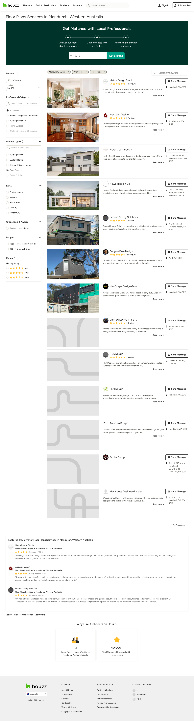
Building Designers (18, 121)
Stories (63, 5)
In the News (66, 694)
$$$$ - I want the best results (23, 244)
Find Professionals (45, 5)
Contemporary (16, 192)
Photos (26, 5)
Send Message (178, 81)
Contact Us (66, 703)
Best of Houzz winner (19, 228)
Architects (14, 110)
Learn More (40, 615)
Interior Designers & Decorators (24, 115)
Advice (76, 5)
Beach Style (15, 202)
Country (13, 207)
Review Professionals (106, 703)
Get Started (116, 55)
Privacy (72, 707)
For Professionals (104, 698)
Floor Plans (14, 170)
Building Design (16, 155)
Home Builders (16, 126)
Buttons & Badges (105, 690)
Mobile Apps (102, 694)
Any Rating (14, 263)
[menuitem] (27, 5)
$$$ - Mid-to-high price (20, 249)
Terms (64, 707)
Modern (13, 197)
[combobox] (107, 5)
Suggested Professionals (108, 707)
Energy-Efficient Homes (20, 165)
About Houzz (67, 690)
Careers (65, 698)
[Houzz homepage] (11, 5)
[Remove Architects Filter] (86, 72)
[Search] (89, 5)
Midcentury (15, 213)
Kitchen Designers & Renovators (24, 131)
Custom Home (16, 160)
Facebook (141, 694)
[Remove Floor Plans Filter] (104, 72)
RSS (139, 699)
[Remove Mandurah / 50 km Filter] (68, 72)
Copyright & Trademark (71, 711)
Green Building (16, 175)
